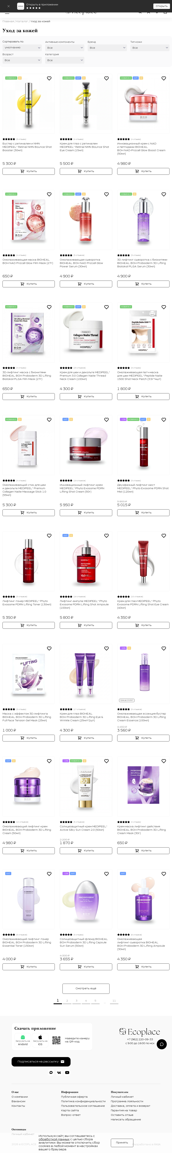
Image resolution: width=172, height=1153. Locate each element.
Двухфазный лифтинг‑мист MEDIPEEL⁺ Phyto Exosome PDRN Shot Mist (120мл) (143, 488)
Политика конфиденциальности (83, 1101)
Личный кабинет (122, 1097)
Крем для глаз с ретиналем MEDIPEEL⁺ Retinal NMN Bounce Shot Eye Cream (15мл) (84, 147)
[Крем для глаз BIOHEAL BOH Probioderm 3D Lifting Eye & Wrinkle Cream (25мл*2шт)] (86, 674)
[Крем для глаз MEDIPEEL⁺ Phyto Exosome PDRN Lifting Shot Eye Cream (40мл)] (143, 561)
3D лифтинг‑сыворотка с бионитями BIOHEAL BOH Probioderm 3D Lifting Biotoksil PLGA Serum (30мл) (142, 263)
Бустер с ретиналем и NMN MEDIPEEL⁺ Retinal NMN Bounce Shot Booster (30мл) (27, 147)
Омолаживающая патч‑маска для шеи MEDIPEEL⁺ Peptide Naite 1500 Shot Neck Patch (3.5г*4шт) (139, 375)
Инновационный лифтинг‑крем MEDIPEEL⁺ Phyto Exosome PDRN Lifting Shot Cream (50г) (82, 488)
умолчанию (12, 47)
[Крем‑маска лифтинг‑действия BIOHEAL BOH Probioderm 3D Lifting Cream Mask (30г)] (143, 787)
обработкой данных (54, 1139)
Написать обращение (126, 1119)
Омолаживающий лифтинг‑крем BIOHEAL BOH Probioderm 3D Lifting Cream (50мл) (27, 830)
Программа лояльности (127, 1101)
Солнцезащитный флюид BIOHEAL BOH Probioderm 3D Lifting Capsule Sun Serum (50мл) (84, 942)
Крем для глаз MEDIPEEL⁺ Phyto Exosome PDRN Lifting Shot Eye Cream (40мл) (143, 604)
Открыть (162, 6)
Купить (32, 171)
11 (114, 1001)
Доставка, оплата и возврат (130, 1106)
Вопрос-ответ (71, 1115)
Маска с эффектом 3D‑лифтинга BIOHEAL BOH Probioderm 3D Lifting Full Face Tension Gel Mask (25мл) (27, 717)
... (105, 1002)
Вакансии (18, 1101)
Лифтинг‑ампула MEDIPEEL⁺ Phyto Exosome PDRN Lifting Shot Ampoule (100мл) (84, 604)
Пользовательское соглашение (83, 1106)
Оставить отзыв (122, 1115)
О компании (20, 1097)
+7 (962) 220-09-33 (140, 1039)
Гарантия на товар (124, 1110)
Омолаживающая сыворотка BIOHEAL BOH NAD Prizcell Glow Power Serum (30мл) (81, 263)
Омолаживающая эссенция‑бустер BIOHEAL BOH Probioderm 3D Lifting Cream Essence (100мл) (141, 717)
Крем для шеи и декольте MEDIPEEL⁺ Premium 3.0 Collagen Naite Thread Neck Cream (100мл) (85, 375)
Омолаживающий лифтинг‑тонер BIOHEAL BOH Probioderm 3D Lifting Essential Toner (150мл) (27, 942)
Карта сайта (70, 1110)
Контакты (18, 1106)
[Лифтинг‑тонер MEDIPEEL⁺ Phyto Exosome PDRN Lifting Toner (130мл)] (29, 561)
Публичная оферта (74, 1097)
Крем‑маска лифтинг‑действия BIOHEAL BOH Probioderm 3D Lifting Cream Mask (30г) (141, 830)
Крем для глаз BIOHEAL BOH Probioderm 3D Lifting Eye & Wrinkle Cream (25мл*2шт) (81, 717)
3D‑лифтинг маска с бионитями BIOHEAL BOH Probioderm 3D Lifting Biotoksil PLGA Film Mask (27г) (27, 375)
